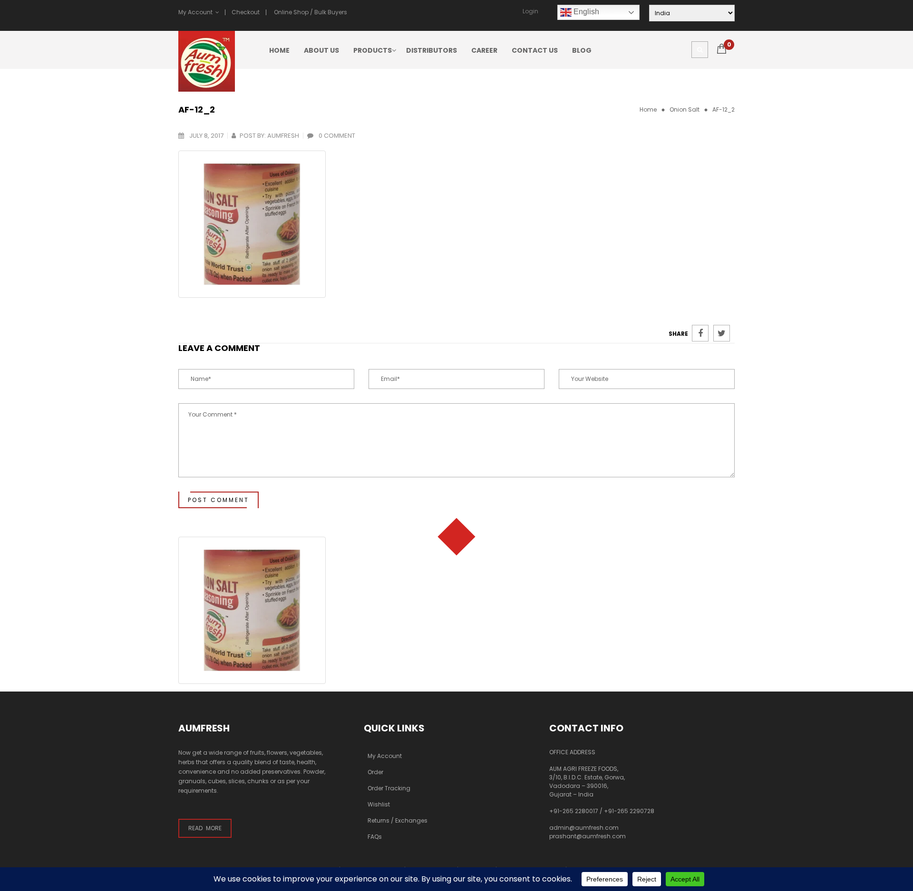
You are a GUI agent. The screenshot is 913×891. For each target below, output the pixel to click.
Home (648, 109)
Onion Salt (684, 109)
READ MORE (205, 828)
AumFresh (283, 135)
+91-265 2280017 (573, 811)
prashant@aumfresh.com (587, 836)
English (585, 12)
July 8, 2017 (205, 135)
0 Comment (336, 135)
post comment (218, 500)
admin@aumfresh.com (584, 828)
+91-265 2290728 (629, 811)
